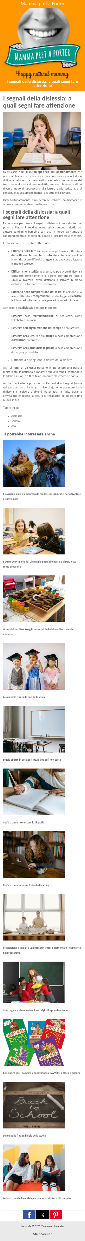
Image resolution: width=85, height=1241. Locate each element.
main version (42, 1234)
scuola (15, 421)
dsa (13, 426)
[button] (29, 1214)
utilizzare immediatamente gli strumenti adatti (43, 227)
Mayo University (41, 387)
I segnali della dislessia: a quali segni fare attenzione (42, 84)
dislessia (16, 416)
